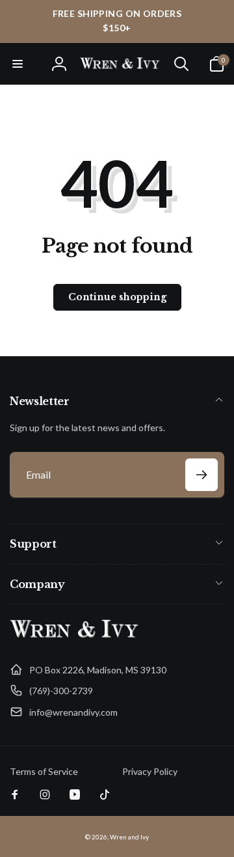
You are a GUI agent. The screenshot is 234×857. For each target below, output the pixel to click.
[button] (17, 63)
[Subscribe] (201, 474)
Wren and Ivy (129, 837)
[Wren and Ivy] (75, 638)
